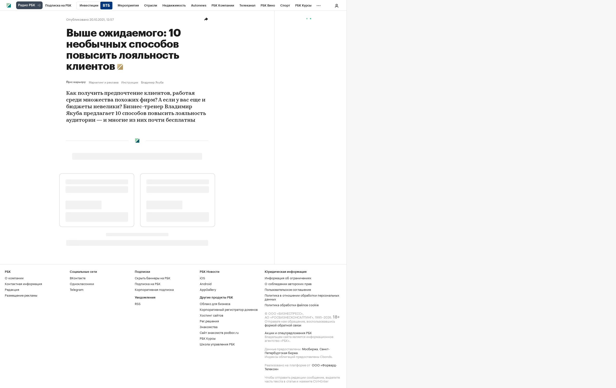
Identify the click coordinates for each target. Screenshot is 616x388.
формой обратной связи (283, 324)
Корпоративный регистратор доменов (229, 309)
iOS (202, 277)
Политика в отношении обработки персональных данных (302, 297)
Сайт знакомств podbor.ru (219, 332)
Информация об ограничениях (288, 277)
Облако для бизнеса (215, 303)
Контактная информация (23, 283)
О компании (14, 277)
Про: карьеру (76, 82)
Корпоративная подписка (154, 289)
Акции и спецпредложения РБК (288, 332)
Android (206, 283)
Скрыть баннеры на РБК (152, 277)
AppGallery (208, 289)
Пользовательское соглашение (288, 289)
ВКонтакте (77, 277)
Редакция (12, 289)
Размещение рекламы (21, 295)
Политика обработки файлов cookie (292, 304)
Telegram (76, 289)
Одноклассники (82, 283)
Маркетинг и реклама (103, 82)
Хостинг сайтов (211, 314)
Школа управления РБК (217, 343)
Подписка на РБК (147, 283)
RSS (138, 303)
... (318, 4)
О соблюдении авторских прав (288, 283)
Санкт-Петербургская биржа (297, 350)
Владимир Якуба (152, 82)
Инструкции (129, 82)
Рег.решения (209, 320)
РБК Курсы (208, 338)
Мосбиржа (310, 348)
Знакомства (209, 326)
